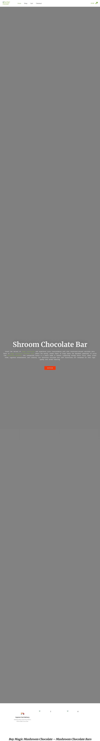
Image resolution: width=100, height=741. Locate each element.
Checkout (39, 3)
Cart (31, 3)
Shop (25, 3)
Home (19, 3)
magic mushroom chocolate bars (22, 353)
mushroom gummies (15, 355)
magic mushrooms (28, 351)
